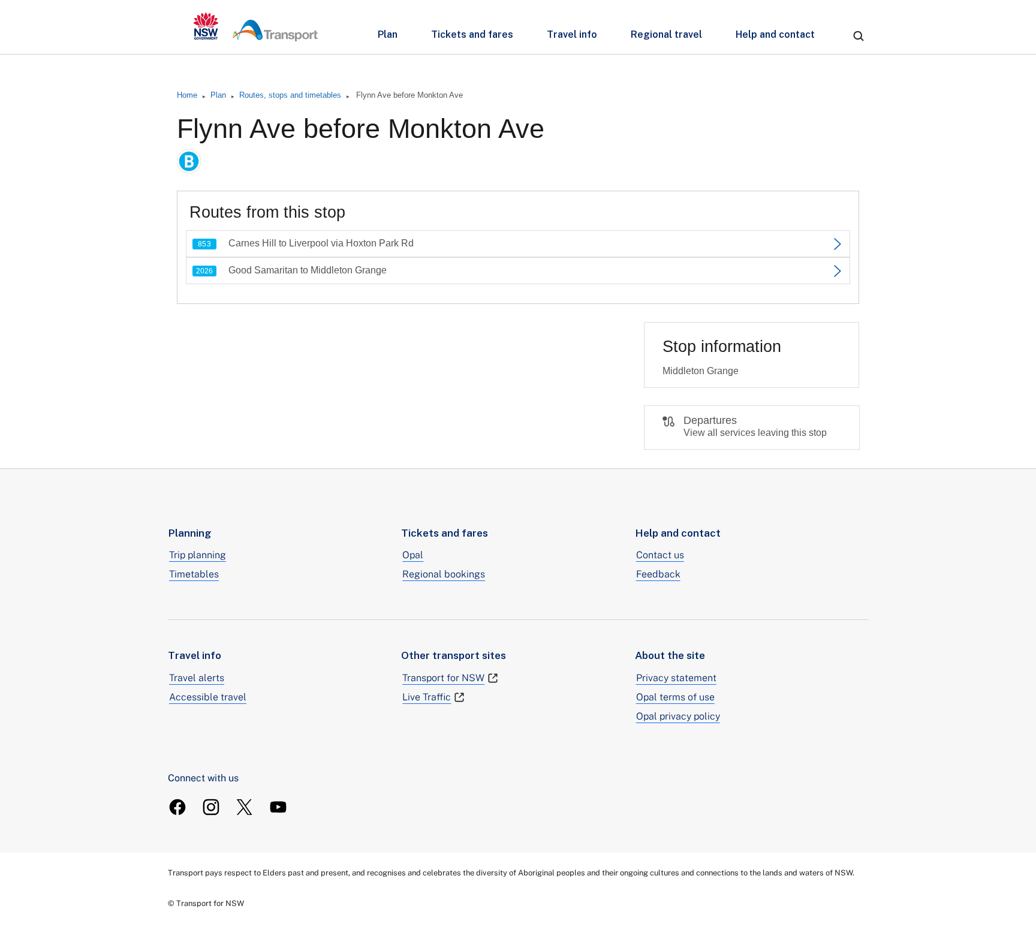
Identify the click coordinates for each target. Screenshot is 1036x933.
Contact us (660, 555)
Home (187, 95)
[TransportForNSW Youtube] (278, 807)
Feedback (658, 574)
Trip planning (197, 555)
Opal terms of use (675, 697)
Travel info (572, 34)
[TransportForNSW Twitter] (245, 807)
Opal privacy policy (678, 716)
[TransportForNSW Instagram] (211, 807)
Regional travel (666, 34)
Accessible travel (207, 697)
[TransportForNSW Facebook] (177, 807)
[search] (858, 36)
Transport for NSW (443, 678)
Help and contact (775, 34)
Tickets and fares (472, 34)
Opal (412, 555)
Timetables (194, 574)
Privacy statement (676, 678)
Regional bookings (443, 574)
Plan (387, 34)
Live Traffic (426, 697)
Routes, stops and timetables (290, 95)
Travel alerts (196, 678)
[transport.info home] (256, 27)
